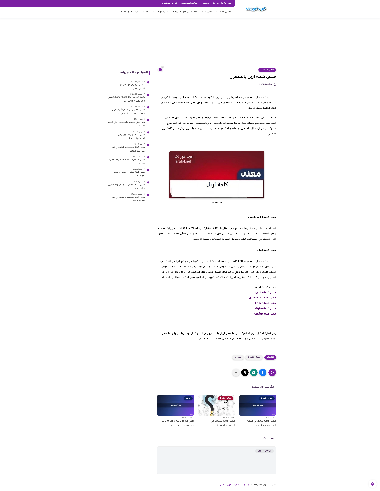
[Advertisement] (190, 44)
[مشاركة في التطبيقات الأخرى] (236, 372)
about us (205, 3)
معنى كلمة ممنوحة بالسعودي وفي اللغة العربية (128, 199)
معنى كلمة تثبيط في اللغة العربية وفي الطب (261, 423)
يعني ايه (238, 357)
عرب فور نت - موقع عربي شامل (235, 485)
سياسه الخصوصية (189, 3)
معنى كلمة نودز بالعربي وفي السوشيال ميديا (131, 137)
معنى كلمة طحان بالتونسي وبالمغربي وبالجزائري (126, 187)
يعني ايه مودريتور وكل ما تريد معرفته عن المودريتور (178, 423)
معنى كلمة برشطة (265, 314)
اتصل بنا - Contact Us (222, 3)
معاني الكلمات (224, 12)
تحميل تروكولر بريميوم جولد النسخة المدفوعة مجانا (127, 87)
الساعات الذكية (143, 12)
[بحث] (106, 12)
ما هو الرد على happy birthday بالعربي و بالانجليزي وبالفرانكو (126, 99)
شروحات (176, 12)
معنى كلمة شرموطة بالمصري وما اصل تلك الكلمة (128, 149)
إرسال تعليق (264, 451)
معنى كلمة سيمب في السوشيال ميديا (223, 423)
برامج (186, 12)
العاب (194, 12)
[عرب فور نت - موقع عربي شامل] (256, 8)
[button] (262, 372)
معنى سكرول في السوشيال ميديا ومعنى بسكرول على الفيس (128, 112)
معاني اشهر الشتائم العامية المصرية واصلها (127, 162)
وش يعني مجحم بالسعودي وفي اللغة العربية (126, 124)
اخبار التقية (127, 12)
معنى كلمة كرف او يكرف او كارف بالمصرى (129, 174)
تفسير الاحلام (207, 12)
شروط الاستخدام (169, 3)
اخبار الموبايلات (161, 12)
